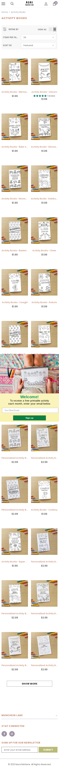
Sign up (29, 418)
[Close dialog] (56, 356)
